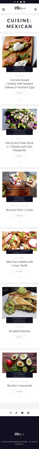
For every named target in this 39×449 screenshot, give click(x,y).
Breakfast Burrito (19, 331)
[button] (3, 10)
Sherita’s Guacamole (19, 385)
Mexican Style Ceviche (19, 210)
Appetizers (15, 205)
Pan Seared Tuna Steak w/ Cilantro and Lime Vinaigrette (19, 146)
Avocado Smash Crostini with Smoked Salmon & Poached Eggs (19, 83)
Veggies (25, 381)
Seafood (19, 138)
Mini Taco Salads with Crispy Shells (19, 263)
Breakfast (19, 76)
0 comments (20, 69)
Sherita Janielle (20, 70)
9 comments (20, 131)
